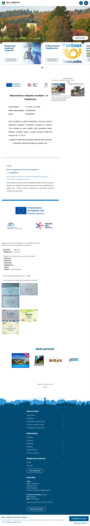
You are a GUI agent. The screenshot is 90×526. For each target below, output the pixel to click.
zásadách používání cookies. (13, 522)
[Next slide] (88, 54)
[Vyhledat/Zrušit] (81, 3)
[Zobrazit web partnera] (20, 360)
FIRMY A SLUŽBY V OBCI (45, 384)
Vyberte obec (80, 38)
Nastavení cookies (80, 523)
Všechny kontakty (36, 509)
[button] (86, 3)
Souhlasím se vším (79, 518)
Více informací (34, 471)
